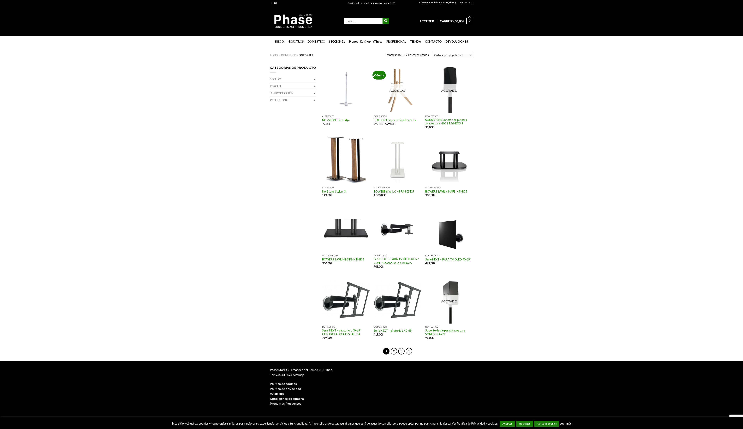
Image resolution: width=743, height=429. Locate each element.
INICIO (279, 41)
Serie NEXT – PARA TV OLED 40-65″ (448, 259)
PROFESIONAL (396, 41)
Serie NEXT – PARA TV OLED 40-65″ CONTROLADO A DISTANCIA (396, 260)
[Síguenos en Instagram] (275, 3)
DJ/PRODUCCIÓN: (282, 93)
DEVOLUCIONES (456, 41)
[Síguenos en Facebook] (272, 3)
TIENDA (415, 41)
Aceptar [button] (507, 423)
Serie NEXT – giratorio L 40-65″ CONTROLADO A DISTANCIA (341, 332)
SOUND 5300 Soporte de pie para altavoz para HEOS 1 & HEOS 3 (446, 121)
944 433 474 (466, 2)
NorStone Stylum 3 (334, 191)
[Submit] (386, 21)
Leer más (566, 423)
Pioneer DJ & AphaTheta (366, 41)
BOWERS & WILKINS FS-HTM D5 (446, 191)
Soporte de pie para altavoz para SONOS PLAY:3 (445, 332)
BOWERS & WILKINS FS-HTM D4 (343, 259)
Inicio (274, 55)
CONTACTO (433, 41)
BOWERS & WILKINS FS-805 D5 (394, 191)
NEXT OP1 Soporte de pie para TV (395, 120)
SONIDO (275, 79)
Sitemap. (299, 375)
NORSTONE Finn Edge (336, 120)
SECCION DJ (337, 41)
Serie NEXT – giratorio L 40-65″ (393, 330)
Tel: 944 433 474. (281, 375)
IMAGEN (275, 86)
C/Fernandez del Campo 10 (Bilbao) (437, 2)
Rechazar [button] (524, 423)
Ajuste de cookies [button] (547, 423)
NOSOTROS (296, 41)
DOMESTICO (316, 41)
